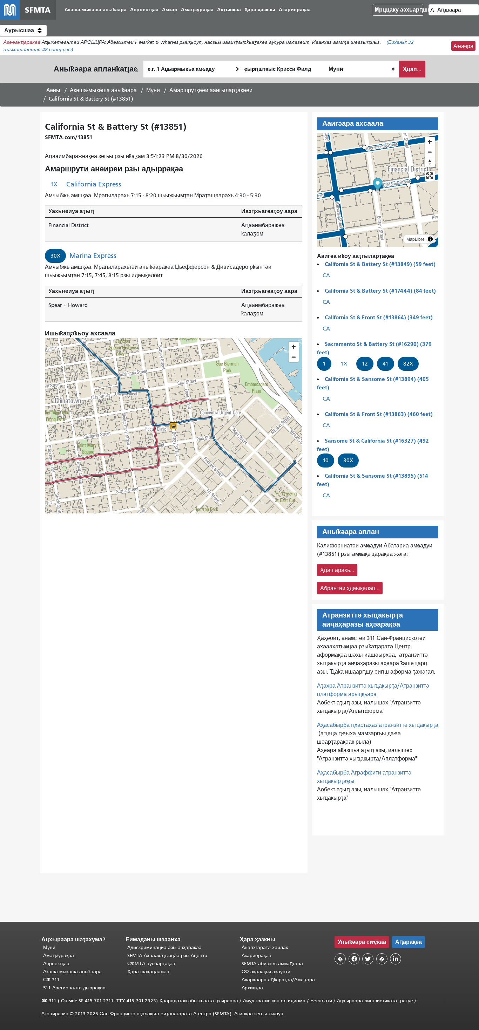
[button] (23, 30)
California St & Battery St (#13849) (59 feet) (380, 264)
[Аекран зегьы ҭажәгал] (430, 176)
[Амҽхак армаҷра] (430, 152)
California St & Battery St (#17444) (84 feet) (380, 290)
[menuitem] (95, 10)
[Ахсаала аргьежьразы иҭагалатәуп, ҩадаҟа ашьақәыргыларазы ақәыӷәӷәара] (430, 162)
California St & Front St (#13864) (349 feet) (379, 317)
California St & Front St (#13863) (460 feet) (379, 414)
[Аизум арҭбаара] (430, 142)
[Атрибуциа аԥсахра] (430, 239)
